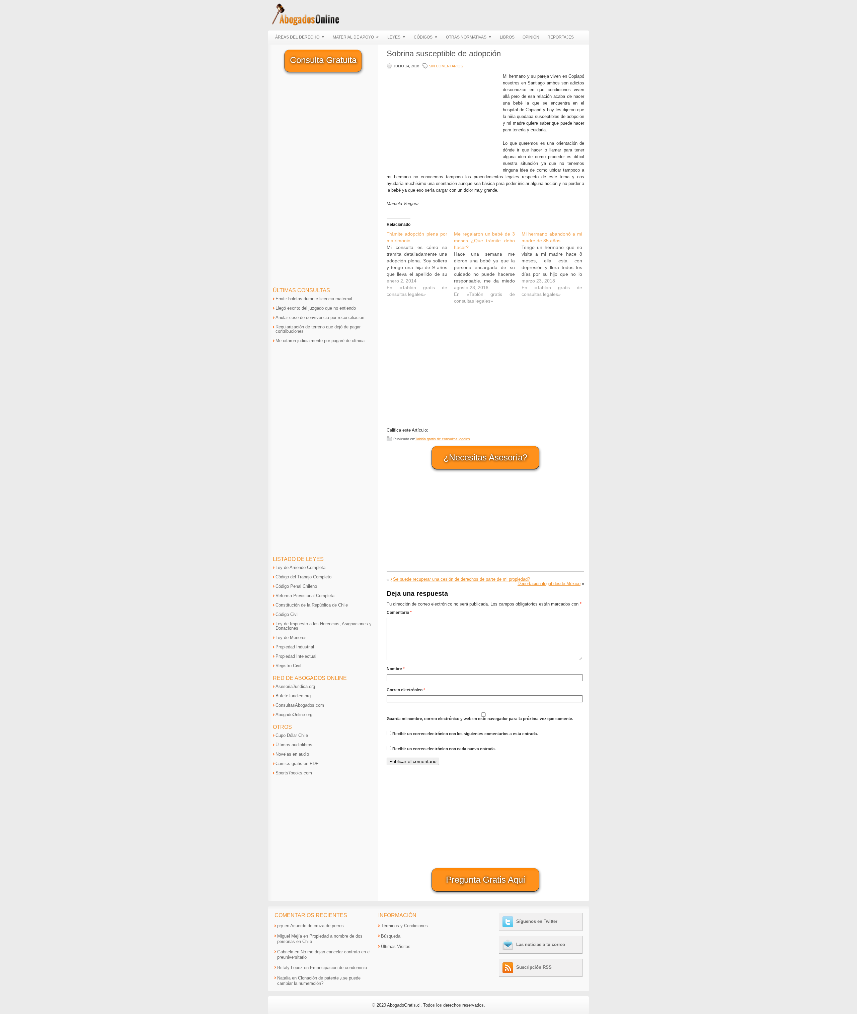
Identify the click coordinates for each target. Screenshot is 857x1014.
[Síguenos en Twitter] (508, 921)
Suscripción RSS (534, 967)
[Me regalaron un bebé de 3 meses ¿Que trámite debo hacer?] (487, 267)
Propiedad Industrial (295, 646)
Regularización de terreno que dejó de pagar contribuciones (318, 329)
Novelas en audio (292, 754)
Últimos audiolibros (294, 744)
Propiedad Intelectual (296, 656)
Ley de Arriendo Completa (300, 567)
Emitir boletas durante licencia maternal (314, 298)
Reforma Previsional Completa (305, 595)
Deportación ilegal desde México (549, 583)
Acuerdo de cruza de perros (317, 925)
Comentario (399, 612)
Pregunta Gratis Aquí (485, 880)
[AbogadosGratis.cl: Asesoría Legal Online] (303, 24)
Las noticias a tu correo (540, 944)
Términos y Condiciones (404, 925)
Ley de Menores (291, 637)
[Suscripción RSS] (508, 967)
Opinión (531, 37)
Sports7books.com (294, 772)
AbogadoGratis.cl (403, 1005)
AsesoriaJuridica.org (295, 686)
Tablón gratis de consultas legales (442, 439)
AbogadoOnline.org (294, 714)
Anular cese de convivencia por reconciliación (320, 317)
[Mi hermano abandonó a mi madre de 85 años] (555, 264)
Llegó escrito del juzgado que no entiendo (316, 308)
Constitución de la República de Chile (312, 605)
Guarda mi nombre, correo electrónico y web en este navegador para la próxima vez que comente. (480, 718)
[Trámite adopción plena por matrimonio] (420, 264)
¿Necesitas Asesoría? (485, 457)
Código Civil (287, 614)
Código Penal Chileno (296, 586)
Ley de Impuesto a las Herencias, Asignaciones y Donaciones (324, 626)
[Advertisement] (443, 120)
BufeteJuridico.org (293, 695)
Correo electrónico (406, 690)
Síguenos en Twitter (536, 921)
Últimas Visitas (395, 946)
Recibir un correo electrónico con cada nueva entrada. (444, 749)
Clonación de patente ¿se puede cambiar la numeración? (319, 980)
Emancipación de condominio (338, 967)
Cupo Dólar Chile (292, 735)
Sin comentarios (446, 66)
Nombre (396, 669)
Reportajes (560, 37)
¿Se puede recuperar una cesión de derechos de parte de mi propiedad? (460, 579)
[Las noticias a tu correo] (508, 944)
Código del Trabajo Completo (303, 576)
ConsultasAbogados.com (300, 705)
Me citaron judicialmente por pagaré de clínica (320, 340)
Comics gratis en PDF (297, 763)
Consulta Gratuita (323, 60)
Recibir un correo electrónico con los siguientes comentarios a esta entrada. (465, 734)
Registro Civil (288, 665)
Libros (507, 37)
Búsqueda (390, 936)
